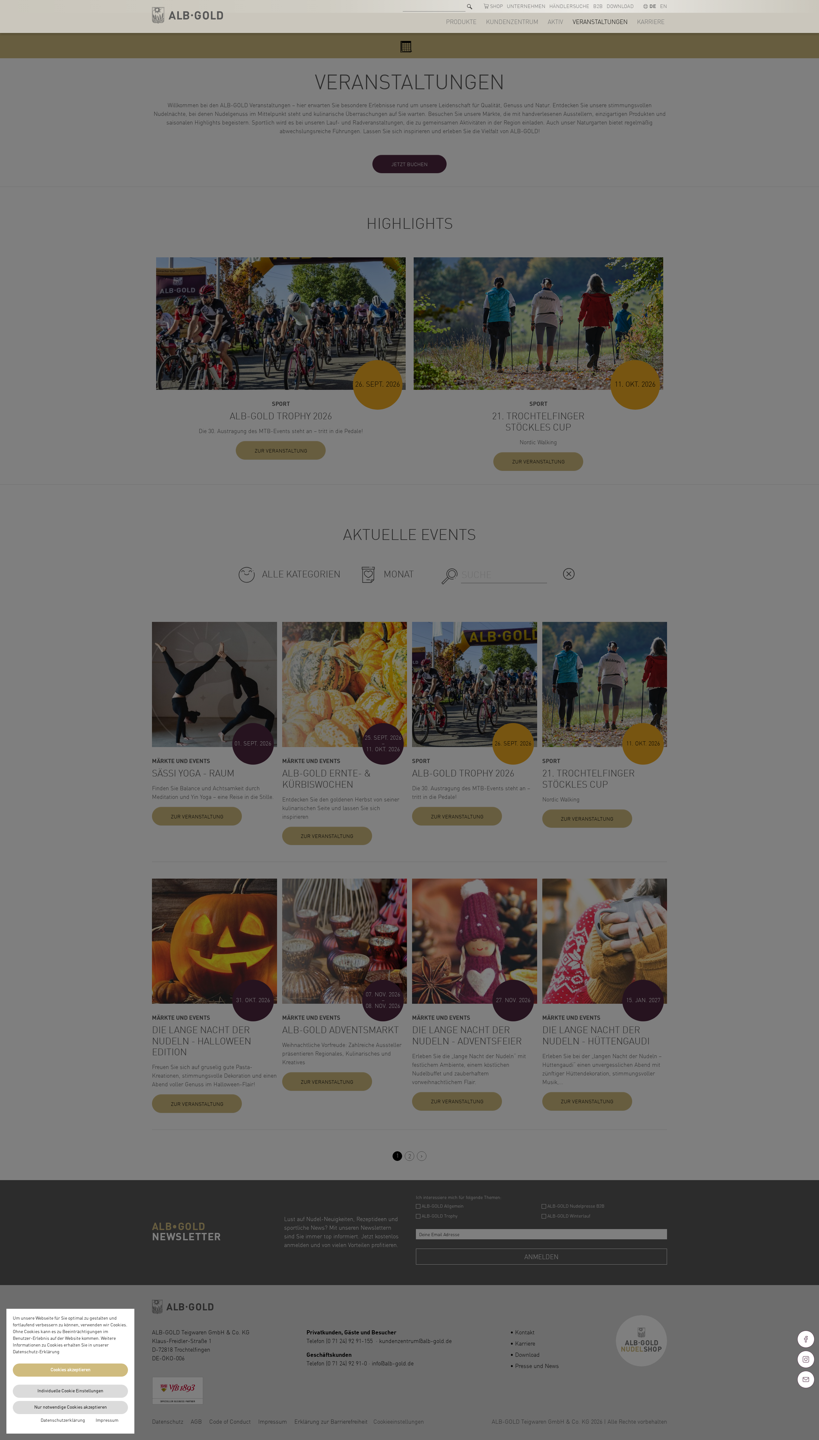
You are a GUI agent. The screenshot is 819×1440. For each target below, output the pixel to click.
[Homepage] (187, 15)
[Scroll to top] (806, 1402)
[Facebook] (806, 1339)
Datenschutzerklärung (63, 1420)
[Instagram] (806, 1359)
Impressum (107, 1420)
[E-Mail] (806, 1379)
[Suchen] (469, 7)
